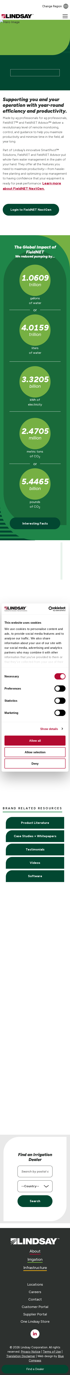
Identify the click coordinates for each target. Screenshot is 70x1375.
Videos (35, 863)
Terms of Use (52, 1351)
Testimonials (35, 849)
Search (35, 1201)
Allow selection (35, 752)
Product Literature (35, 823)
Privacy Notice (30, 1351)
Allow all (35, 740)
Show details (49, 728)
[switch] (60, 688)
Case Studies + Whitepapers (35, 836)
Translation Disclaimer (20, 1356)
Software (35, 876)
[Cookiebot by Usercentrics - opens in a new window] (49, 608)
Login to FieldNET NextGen (30, 209)
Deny (35, 763)
